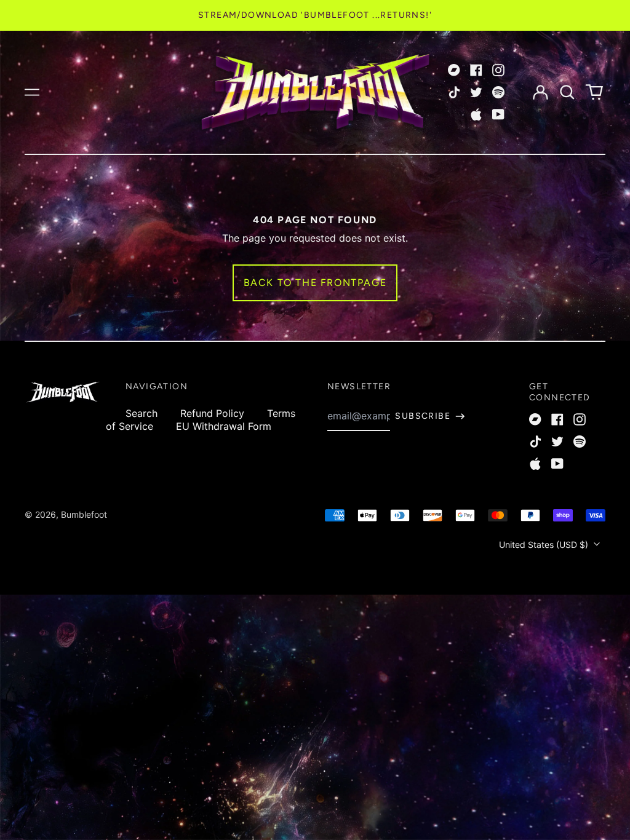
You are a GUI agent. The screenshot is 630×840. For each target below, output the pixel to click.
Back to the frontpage (315, 282)
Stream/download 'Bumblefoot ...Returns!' (315, 15)
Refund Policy (212, 413)
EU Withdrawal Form (223, 426)
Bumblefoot (84, 514)
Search (142, 413)
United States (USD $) (545, 544)
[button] (567, 92)
